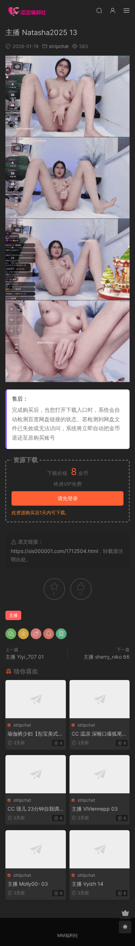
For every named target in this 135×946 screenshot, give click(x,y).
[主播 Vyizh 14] (99, 849)
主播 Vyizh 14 (87, 884)
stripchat (59, 46)
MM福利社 (67, 935)
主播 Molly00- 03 (28, 884)
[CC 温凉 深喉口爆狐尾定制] (99, 699)
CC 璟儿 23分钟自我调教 (33, 809)
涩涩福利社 (27, 11)
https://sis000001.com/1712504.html (54, 551)
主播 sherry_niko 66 (107, 657)
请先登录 (68, 498)
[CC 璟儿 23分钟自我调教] (35, 774)
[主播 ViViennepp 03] (99, 774)
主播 (13, 615)
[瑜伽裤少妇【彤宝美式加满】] (35, 699)
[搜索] (99, 10)
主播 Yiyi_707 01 (24, 657)
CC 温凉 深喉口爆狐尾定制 (99, 734)
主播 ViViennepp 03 (95, 809)
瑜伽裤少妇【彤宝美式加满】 (35, 734)
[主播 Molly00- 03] (35, 849)
